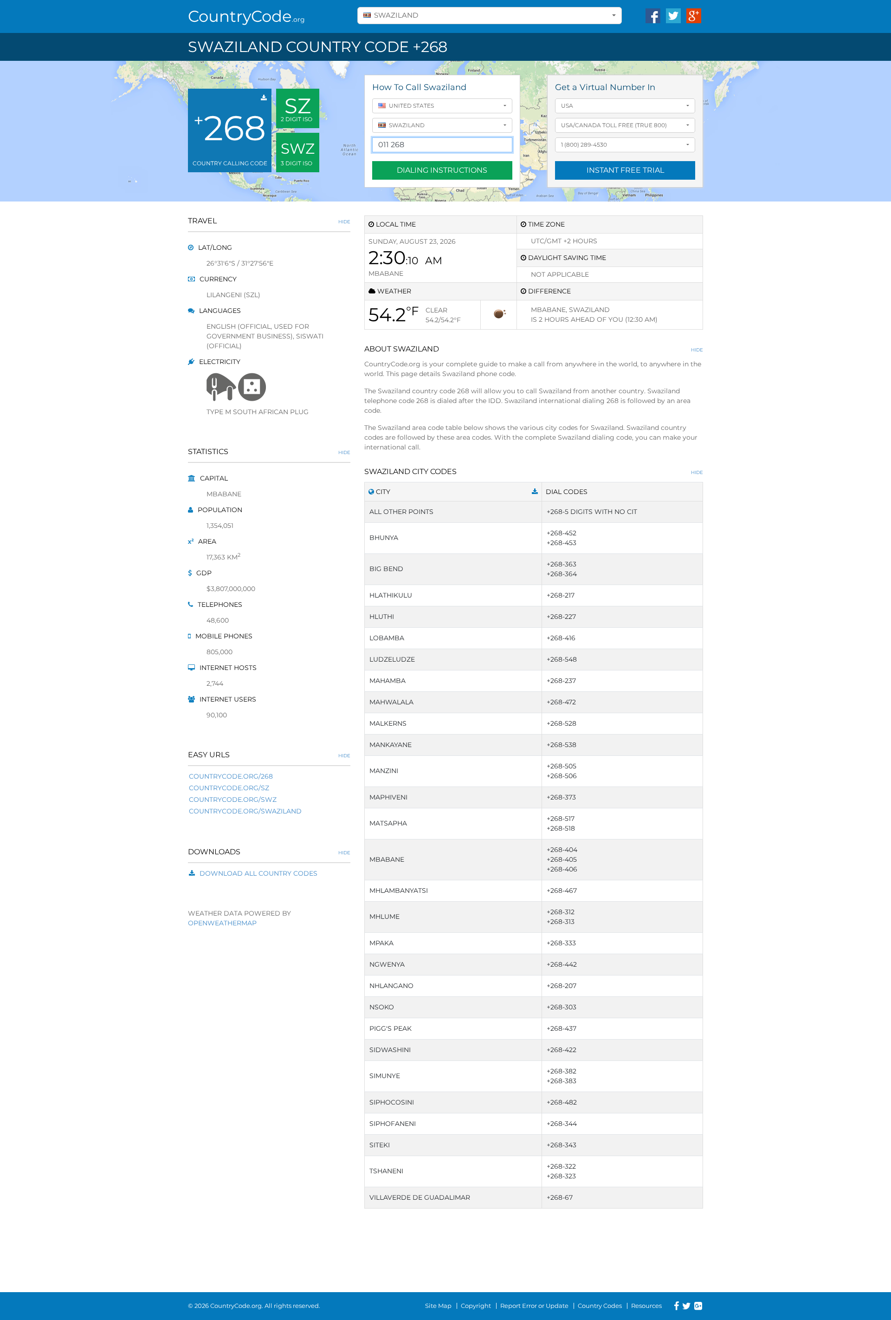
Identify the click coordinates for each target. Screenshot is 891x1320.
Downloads (269, 851)
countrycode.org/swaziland (245, 811)
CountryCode (246, 16)
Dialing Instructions (442, 170)
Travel (269, 220)
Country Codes (600, 1305)
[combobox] (489, 15)
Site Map (438, 1305)
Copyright (476, 1305)
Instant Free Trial (625, 170)
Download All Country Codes (258, 873)
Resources (646, 1305)
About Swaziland (533, 349)
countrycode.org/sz (229, 788)
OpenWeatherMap (222, 923)
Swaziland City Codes (533, 471)
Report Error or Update (534, 1305)
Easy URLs (269, 754)
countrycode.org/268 (231, 776)
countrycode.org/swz (233, 799)
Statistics (269, 451)
